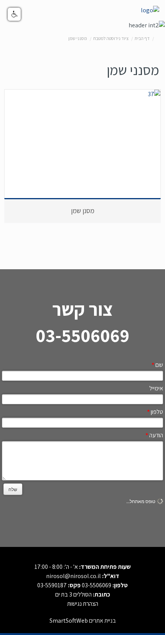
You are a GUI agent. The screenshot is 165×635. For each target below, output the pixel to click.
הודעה (154, 435)
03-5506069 (96, 585)
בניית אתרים (102, 621)
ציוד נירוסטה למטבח (111, 38)
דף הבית (142, 38)
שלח (12, 489)
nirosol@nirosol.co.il (73, 576)
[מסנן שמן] (82, 94)
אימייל (156, 388)
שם (157, 365)
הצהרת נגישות (82, 604)
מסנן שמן (82, 210)
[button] (14, 14)
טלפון (155, 412)
